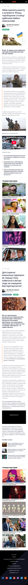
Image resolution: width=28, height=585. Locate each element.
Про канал (14, 554)
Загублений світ (7, 294)
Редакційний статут (14, 572)
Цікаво (15, 294)
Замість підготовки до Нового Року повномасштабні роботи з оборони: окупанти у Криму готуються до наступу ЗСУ (13, 172)
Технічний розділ (14, 561)
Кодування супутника (14, 570)
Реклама (14, 563)
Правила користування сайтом (14, 568)
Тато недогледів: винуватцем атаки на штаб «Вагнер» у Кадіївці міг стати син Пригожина (14, 157)
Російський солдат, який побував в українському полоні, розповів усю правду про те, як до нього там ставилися (13, 164)
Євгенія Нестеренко (12, 25)
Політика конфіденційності (14, 566)
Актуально (5, 29)
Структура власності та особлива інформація (14, 559)
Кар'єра (14, 557)
